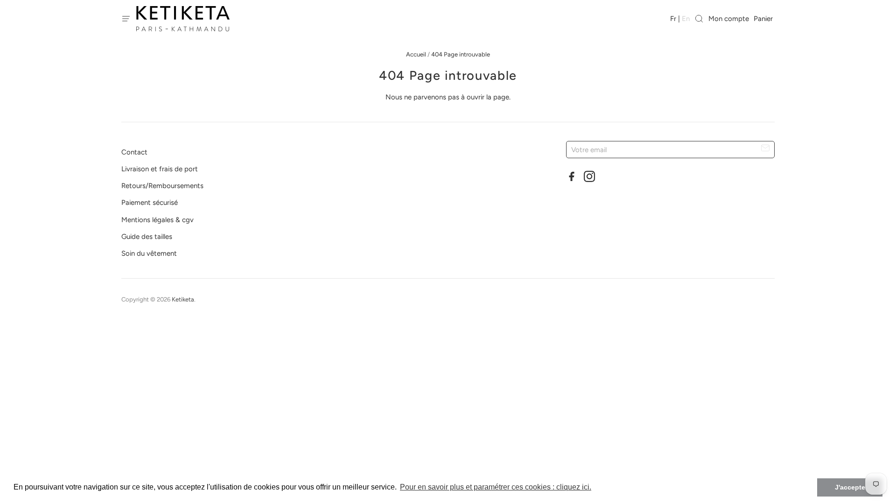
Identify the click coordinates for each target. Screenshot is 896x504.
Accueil (416, 54)
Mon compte (728, 18)
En (686, 18)
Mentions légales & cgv (157, 220)
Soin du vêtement (149, 253)
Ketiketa (183, 299)
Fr (673, 18)
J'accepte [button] (850, 487)
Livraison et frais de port (159, 169)
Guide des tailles (146, 236)
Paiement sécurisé (149, 202)
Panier (764, 18)
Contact (134, 152)
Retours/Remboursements (162, 186)
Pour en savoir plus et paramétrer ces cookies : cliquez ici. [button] (495, 487)
